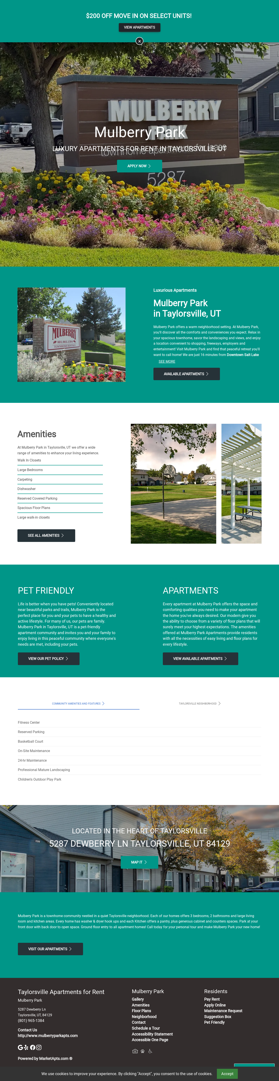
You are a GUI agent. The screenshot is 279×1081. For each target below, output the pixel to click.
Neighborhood (144, 1017)
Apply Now (137, 166)
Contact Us (27, 1030)
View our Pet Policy (46, 659)
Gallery (138, 999)
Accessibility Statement (152, 1034)
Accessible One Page (150, 1040)
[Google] (21, 1047)
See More (167, 361)
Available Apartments (184, 374)
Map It (137, 862)
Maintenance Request (223, 1011)
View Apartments (139, 27)
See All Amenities (44, 535)
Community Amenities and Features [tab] (76, 703)
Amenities (141, 1005)
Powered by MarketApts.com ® (45, 1058)
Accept (227, 1074)
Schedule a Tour (146, 1028)
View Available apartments (198, 659)
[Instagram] (38, 1047)
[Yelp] (27, 1047)
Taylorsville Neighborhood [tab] (198, 703)
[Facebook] (33, 1047)
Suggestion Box (217, 1017)
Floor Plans (141, 1011)
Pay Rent (212, 999)
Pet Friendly (214, 1022)
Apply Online (215, 1005)
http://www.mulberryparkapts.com (48, 1035)
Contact (139, 1022)
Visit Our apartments (48, 949)
